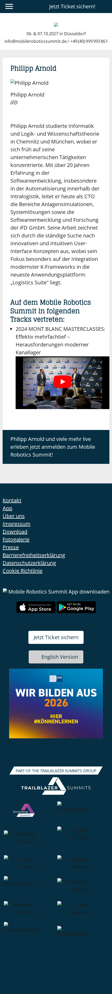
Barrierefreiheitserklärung (34, 555)
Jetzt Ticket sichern (56, 637)
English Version (59, 656)
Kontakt (12, 500)
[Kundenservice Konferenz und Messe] (29, 938)
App (7, 508)
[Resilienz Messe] (29, 911)
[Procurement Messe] (29, 888)
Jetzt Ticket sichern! (72, 6)
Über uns (14, 515)
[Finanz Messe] (29, 865)
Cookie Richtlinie (22, 570)
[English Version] (105, 6)
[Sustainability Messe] (82, 938)
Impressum (16, 523)
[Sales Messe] (82, 911)
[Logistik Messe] (82, 865)
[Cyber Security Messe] (82, 841)
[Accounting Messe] (29, 814)
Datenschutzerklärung (29, 562)
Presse (11, 547)
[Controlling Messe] (29, 840)
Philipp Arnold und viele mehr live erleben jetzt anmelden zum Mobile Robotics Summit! (52, 446)
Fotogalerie (16, 539)
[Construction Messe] (82, 814)
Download (15, 531)
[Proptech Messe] (82, 888)
